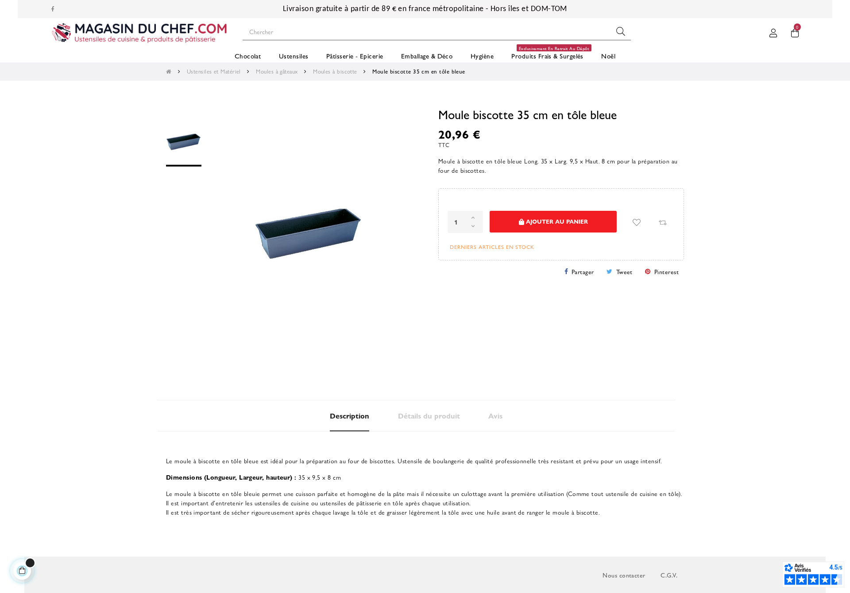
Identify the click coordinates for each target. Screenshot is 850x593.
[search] (621, 31)
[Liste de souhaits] (636, 222)
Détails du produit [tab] (429, 416)
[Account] (773, 31)
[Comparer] (662, 222)
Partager (583, 271)
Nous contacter (624, 574)
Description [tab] (349, 416)
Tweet (624, 271)
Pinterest (666, 271)
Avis (495, 416)
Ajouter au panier (556, 221)
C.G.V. (669, 574)
